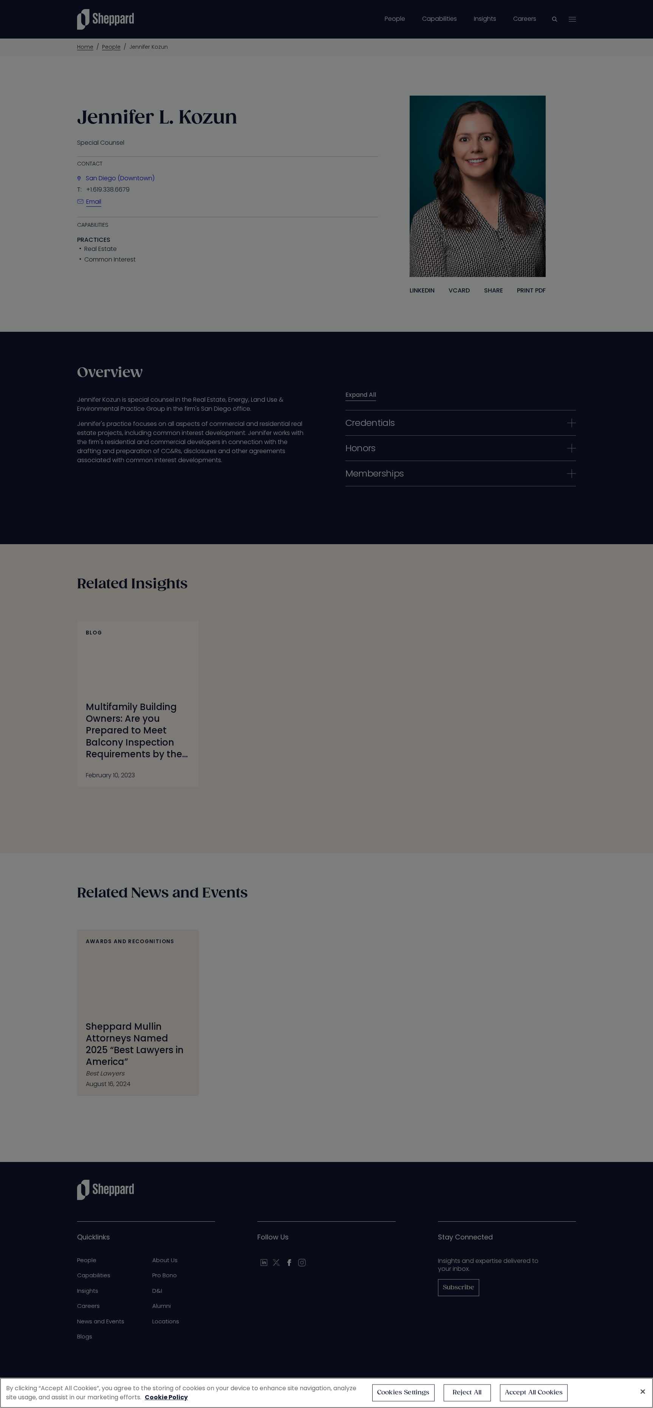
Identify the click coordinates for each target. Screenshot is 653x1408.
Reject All (467, 1392)
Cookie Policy (166, 1397)
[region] (326, 1393)
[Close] (642, 1391)
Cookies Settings (403, 1392)
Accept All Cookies (534, 1392)
